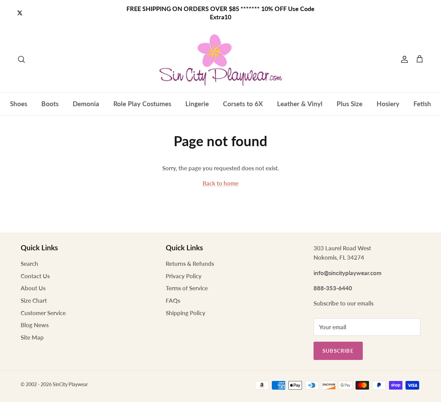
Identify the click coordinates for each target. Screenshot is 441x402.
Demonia (86, 104)
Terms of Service (187, 288)
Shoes (18, 104)
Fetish (422, 104)
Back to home (220, 183)
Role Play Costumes (142, 104)
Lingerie (197, 104)
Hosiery (388, 104)
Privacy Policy (184, 276)
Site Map (32, 337)
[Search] (21, 59)
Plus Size (349, 104)
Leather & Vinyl (299, 104)
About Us (33, 288)
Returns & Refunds (190, 263)
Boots (50, 104)
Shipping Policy (185, 312)
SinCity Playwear (70, 384)
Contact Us (35, 276)
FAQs (173, 300)
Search (29, 263)
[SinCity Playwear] (220, 59)
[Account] (403, 59)
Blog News (35, 325)
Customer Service (43, 312)
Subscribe (338, 351)
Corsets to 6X (243, 104)
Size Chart (34, 300)
